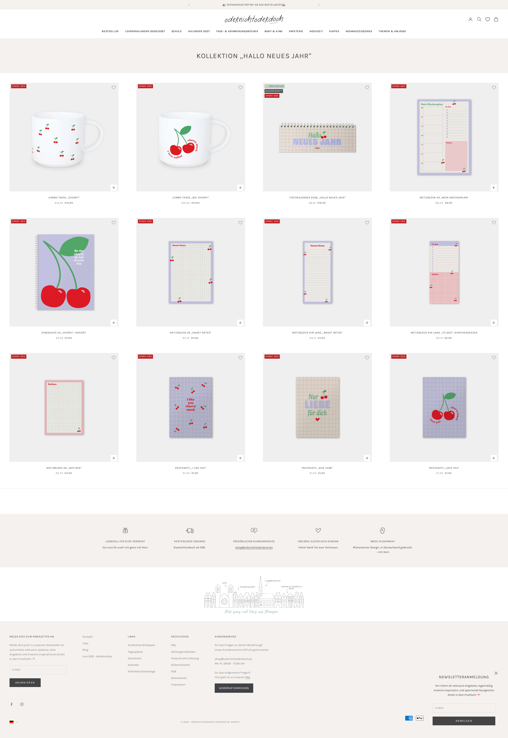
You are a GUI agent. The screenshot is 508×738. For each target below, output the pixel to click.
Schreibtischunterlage (141, 671)
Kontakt (88, 636)
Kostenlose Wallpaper (141, 645)
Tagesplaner (135, 651)
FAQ (173, 645)
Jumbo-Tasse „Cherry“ (64, 197)
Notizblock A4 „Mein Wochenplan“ (444, 197)
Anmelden (464, 720)
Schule (176, 31)
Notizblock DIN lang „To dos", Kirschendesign (444, 332)
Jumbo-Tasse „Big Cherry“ (190, 197)
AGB (173, 671)
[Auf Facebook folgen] (11, 704)
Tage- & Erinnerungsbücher (237, 31)
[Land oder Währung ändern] (13, 722)
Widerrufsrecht (180, 665)
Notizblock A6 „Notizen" (63, 467)
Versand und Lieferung (185, 658)
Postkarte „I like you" (190, 467)
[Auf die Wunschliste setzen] (113, 87)
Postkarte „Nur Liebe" (317, 467)
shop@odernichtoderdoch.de (254, 547)
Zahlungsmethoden (183, 651)
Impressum (178, 684)
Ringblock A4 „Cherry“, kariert (64, 332)
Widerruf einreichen (234, 688)
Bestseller (110, 31)
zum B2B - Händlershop (97, 656)
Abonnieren (25, 682)
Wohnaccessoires (359, 31)
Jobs (85, 643)
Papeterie (296, 31)
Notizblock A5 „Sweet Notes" (190, 332)
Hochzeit (316, 31)
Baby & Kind (274, 31)
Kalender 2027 (199, 31)
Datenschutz (179, 678)
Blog (85, 650)
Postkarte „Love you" (444, 467)
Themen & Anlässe (392, 31)
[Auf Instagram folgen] (22, 704)
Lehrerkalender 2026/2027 (145, 31)
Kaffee (334, 31)
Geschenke (134, 658)
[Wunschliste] (488, 19)
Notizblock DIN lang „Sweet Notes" (317, 332)
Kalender (133, 665)
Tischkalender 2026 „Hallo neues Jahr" (317, 197)
